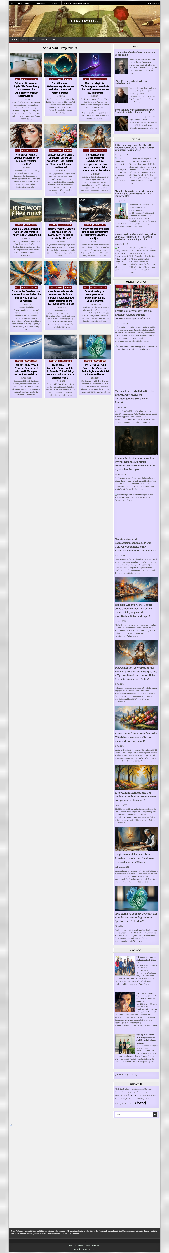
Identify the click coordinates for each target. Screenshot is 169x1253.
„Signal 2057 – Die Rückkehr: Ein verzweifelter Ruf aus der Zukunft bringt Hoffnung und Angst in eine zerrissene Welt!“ (61, 371)
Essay (53, 39)
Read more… (134, 102)
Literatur (33, 79)
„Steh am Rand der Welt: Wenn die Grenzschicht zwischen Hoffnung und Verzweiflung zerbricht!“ (26, 369)
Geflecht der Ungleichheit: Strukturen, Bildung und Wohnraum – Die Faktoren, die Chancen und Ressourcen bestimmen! (60, 161)
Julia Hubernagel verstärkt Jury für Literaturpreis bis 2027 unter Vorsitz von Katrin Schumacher (134, 147)
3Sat (122, 1099)
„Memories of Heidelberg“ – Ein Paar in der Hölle (135, 53)
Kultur (24, 39)
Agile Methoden (147, 1099)
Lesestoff (54, 3)
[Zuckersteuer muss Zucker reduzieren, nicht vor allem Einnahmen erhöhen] (125, 1012)
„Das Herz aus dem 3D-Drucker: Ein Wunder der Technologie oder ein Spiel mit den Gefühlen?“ (95, 369)
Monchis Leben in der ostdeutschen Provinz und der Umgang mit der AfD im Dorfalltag (135, 193)
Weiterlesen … (143, 341)
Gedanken (24, 79)
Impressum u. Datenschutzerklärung (76, 3)
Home (12, 3)
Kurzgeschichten (30, 225)
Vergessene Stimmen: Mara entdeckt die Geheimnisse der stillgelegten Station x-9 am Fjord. (95, 233)
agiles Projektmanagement (142, 1092)
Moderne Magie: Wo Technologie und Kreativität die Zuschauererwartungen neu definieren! (95, 88)
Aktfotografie (119, 1104)
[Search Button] (84, 1240)
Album (146, 1089)
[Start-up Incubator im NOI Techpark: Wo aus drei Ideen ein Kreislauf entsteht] (125, 1053)
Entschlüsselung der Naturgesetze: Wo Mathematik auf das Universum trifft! (95, 296)
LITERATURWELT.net (84, 21)
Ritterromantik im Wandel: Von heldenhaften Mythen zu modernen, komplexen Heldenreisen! (136, 796)
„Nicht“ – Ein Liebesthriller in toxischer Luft (131, 82)
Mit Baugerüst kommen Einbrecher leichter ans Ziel (146, 960)
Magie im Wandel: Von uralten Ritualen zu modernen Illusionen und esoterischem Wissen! (134, 858)
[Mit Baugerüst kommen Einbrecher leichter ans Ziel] (125, 976)
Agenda (118, 1089)
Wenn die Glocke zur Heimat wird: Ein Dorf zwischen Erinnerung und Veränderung (26, 232)
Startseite (14, 39)
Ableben (117, 1099)
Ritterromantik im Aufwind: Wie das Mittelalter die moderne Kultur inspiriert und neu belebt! (136, 737)
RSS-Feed (143, 965)
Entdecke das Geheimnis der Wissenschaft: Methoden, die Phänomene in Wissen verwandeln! (26, 296)
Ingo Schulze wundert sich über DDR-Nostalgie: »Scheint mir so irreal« (135, 111)
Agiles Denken (129, 1099)
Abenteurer (126, 1089)
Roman (33, 39)
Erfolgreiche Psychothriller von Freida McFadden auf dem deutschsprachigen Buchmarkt (133, 315)
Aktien (126, 1104)
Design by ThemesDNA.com (84, 1249)
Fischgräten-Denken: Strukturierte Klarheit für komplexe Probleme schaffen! (26, 159)
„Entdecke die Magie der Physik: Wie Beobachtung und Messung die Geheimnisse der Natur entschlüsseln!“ (26, 89)
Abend (140, 1103)
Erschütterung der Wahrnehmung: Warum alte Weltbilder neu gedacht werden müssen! (60, 88)
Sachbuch (43, 39)
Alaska (131, 1104)
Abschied (138, 1099)
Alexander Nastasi (121, 1096)
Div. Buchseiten (23, 3)
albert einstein (151, 1096)
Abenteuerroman (138, 1089)
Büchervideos (40, 3)
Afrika (144, 1096)
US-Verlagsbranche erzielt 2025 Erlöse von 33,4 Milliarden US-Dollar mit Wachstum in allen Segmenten (135, 237)
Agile (131, 1092)
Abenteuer (134, 1095)
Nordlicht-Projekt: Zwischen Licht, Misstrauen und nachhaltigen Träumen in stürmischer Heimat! (60, 233)
